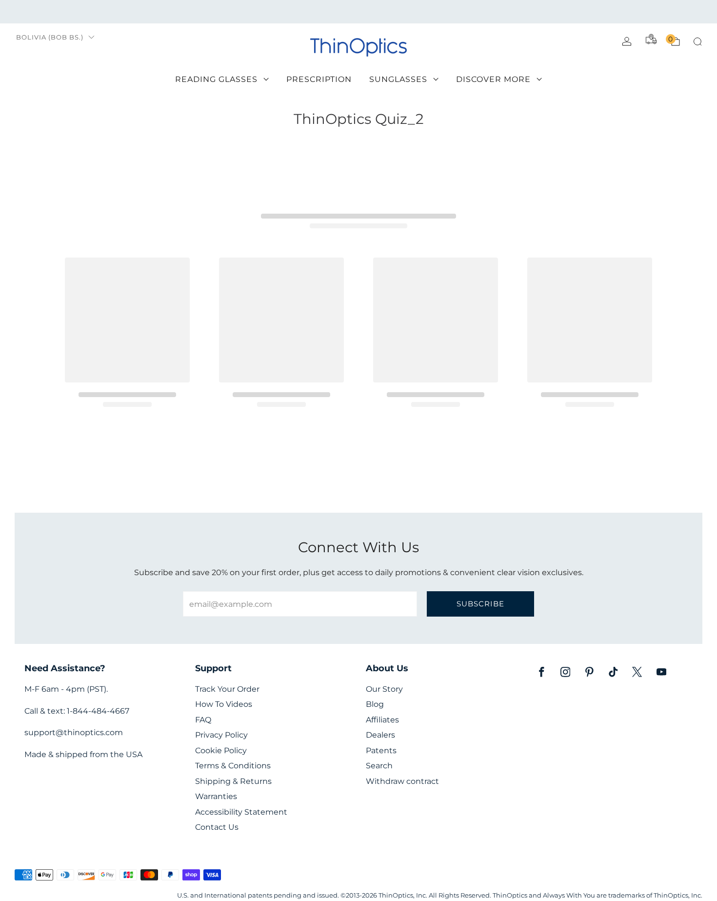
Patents (381, 750)
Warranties (216, 796)
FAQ (203, 719)
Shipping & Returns (233, 781)
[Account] (627, 41)
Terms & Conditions (233, 765)
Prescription (319, 79)
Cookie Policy (221, 750)
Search (379, 765)
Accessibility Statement (241, 812)
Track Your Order (227, 689)
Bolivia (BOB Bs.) (49, 37)
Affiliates (382, 719)
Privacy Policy (221, 735)
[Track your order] (651, 39)
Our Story (384, 689)
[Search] (697, 41)
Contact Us (217, 827)
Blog (375, 704)
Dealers (380, 735)
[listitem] (359, 11)
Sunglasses (398, 79)
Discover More (493, 79)
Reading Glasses (216, 79)
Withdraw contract (402, 781)
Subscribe (480, 603)
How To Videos (223, 704)
